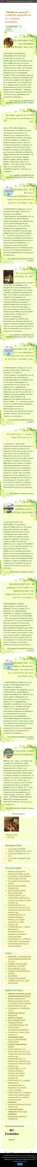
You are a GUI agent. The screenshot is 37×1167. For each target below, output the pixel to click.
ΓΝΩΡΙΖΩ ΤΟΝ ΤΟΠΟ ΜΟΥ (17, 964)
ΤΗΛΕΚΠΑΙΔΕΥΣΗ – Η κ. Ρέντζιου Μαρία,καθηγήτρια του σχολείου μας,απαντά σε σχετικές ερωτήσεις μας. (20, 196)
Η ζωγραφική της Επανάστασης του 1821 (21, 274)
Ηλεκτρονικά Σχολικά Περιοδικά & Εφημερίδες (19, 1)
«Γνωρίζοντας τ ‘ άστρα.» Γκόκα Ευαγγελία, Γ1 (20, 435)
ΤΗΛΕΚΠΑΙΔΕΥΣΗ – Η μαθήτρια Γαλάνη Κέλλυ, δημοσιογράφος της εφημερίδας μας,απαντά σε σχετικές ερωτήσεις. (19, 590)
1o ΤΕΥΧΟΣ (12, 853)
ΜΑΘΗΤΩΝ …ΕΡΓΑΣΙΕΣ (16, 966)
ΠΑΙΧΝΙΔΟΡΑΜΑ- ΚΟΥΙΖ (17, 969)
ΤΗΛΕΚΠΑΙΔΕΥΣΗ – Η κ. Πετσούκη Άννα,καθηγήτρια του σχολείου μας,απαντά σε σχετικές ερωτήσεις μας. (19, 353)
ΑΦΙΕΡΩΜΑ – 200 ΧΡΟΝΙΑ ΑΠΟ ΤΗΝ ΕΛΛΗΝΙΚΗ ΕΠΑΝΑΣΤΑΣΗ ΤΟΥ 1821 (19, 959)
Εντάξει (20, 1164)
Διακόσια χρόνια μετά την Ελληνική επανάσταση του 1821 (20, 118)
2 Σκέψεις (31, 808)
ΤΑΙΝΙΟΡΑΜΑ (12, 976)
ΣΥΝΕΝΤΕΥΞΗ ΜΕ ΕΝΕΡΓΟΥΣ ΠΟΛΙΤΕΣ (22, 258)
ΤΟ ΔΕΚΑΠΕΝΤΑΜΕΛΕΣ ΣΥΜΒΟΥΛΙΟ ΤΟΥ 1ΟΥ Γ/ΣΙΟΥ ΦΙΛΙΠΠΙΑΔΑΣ (19, 980)
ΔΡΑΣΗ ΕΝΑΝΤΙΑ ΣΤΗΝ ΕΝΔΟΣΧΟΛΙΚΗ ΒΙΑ (20, 752)
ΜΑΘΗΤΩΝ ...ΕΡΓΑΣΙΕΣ (20, 493)
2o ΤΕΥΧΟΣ (12, 858)
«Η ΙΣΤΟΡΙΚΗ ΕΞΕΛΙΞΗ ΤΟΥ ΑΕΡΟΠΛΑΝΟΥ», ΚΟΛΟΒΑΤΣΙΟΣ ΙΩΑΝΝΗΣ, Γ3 (18, 510)
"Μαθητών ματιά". (17, 12)
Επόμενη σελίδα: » (18, 814)
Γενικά (11, 808)
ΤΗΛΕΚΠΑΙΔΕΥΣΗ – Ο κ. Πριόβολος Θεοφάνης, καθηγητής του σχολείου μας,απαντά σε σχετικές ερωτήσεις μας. (20, 669)
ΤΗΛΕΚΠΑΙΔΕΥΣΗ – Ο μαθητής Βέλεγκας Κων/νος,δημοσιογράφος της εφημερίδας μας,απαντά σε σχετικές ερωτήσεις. (19, 931)
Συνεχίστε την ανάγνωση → (13, 97)
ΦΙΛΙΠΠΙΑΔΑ (12, 1015)
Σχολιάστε (30, 102)
